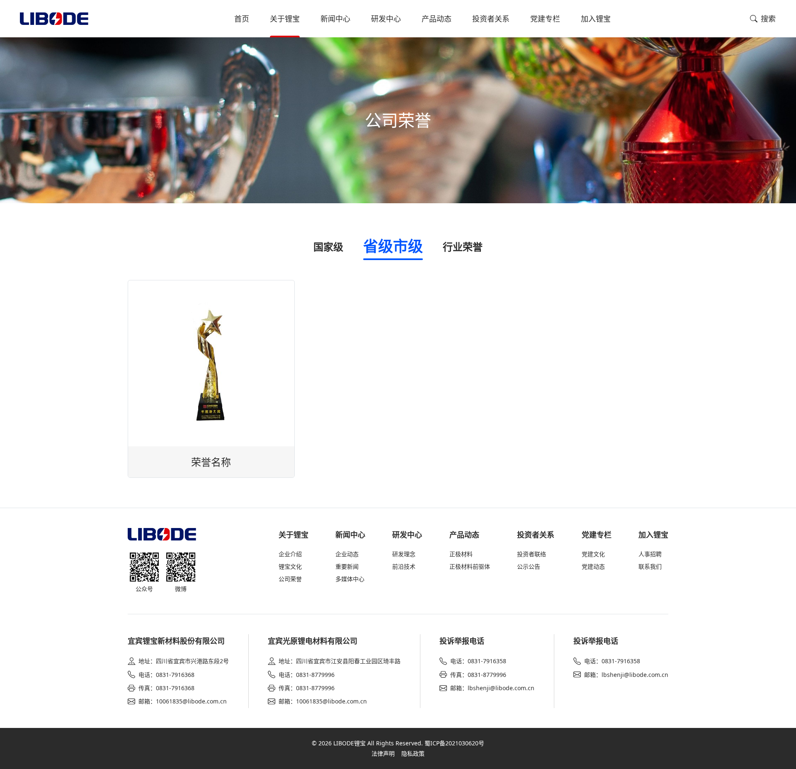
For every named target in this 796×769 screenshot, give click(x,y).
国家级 (328, 246)
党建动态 (593, 566)
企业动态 (347, 554)
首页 (241, 19)
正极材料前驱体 (469, 566)
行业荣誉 (463, 246)
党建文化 (593, 554)
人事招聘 (650, 554)
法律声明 (383, 753)
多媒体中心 (349, 579)
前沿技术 (403, 566)
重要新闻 (347, 566)
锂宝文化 (290, 566)
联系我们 (650, 566)
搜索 (768, 19)
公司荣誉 (290, 579)
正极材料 (461, 554)
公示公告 (528, 566)
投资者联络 (531, 554)
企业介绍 (290, 554)
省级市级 (393, 246)
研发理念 (403, 554)
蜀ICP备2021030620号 (454, 743)
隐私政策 (413, 753)
